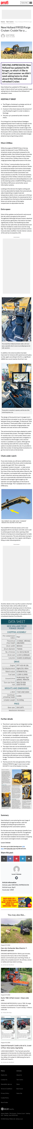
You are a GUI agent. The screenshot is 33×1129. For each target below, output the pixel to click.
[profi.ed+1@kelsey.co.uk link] (16, 877)
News (18, 1084)
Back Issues (19, 1088)
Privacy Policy (5, 1093)
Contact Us (4, 1079)
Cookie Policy (5, 1098)
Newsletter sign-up (6, 1084)
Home (3, 22)
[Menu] (30, 2)
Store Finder (4, 1102)
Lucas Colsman (10, 35)
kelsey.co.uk (19, 1119)
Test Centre (9, 22)
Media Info (4, 1075)
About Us (19, 1075)
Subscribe (24, 2)
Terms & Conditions (6, 1088)
